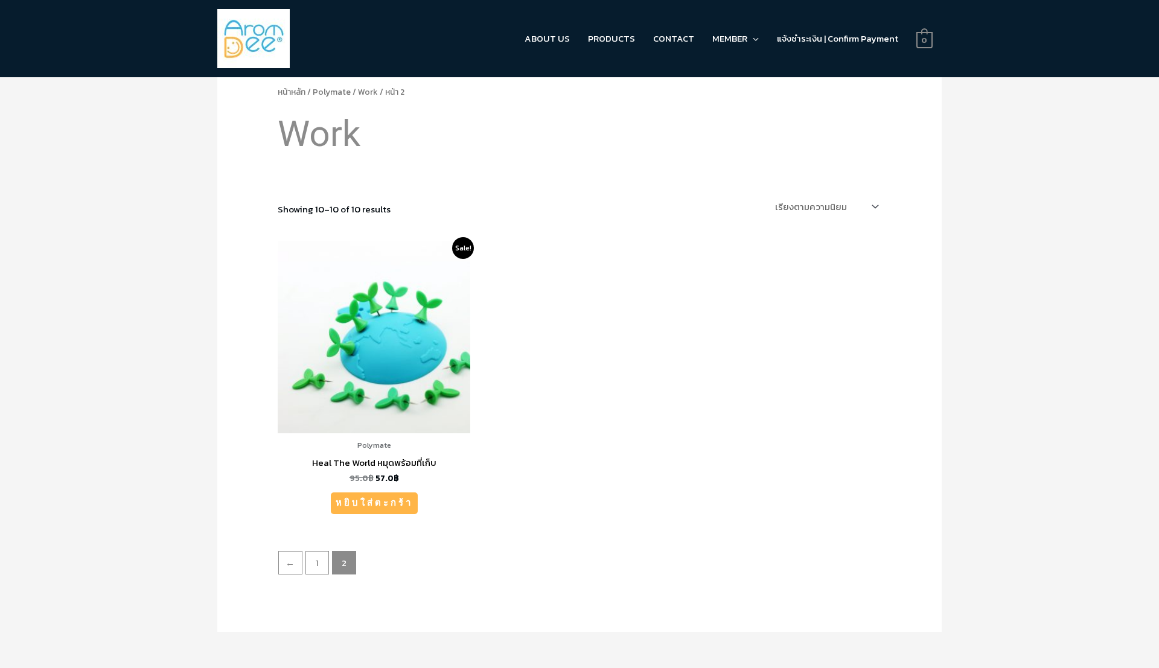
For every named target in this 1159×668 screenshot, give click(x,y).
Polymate (332, 92)
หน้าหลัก (291, 92)
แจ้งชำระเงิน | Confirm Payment (837, 38)
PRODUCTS (611, 38)
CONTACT (673, 38)
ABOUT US (547, 38)
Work (368, 92)
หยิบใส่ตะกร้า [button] (374, 502)
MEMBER (729, 38)
